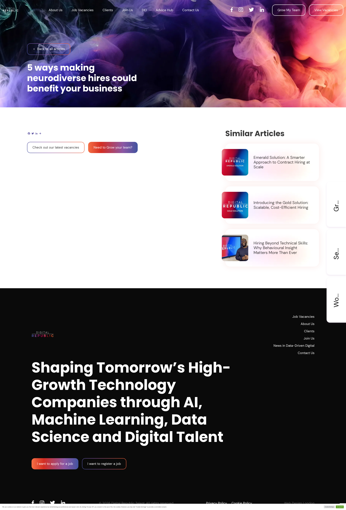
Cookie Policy (241, 503)
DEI (144, 10)
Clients (108, 10)
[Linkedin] (64, 503)
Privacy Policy (216, 503)
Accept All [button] (340, 507)
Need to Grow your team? (113, 147)
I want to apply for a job (55, 464)
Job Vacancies (82, 10)
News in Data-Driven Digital (293, 345)
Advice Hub (164, 10)
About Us (55, 10)
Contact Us (190, 10)
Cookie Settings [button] (329, 507)
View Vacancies (326, 10)
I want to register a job (104, 464)
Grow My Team (289, 10)
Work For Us (336, 292)
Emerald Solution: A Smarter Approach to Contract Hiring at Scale (282, 162)
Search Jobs (336, 245)
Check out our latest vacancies (55, 147)
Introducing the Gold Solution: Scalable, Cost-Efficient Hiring (281, 205)
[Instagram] (43, 503)
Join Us (127, 10)
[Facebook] (33, 503)
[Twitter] (53, 503)
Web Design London (299, 503)
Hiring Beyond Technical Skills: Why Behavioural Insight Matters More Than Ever (281, 248)
